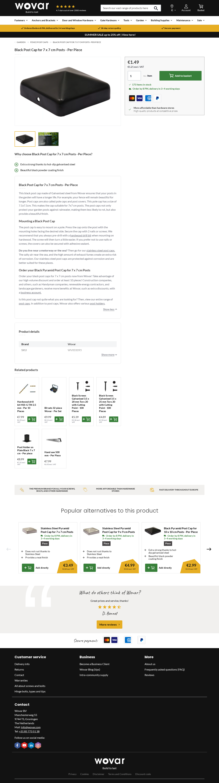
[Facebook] (18, 745)
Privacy (72, 774)
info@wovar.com (31, 727)
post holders (97, 303)
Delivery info (22, 664)
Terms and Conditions (119, 774)
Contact (19, 674)
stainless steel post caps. (100, 250)
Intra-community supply (94, 674)
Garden (21, 42)
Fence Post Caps (39, 42)
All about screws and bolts (30, 685)
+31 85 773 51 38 (29, 731)
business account (31, 292)
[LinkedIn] (31, 745)
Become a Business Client (95, 664)
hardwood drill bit (80, 235)
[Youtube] (24, 745)
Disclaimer (98, 774)
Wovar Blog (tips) (90, 669)
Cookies (84, 774)
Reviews (149, 674)
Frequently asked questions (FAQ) (165, 669)
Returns (19, 669)
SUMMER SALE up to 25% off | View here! (110, 34)
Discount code (143, 774)
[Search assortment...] (156, 8)
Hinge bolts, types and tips (30, 691)
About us (150, 664)
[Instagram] (38, 745)
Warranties (21, 680)
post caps (24, 303)
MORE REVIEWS (108, 624)
